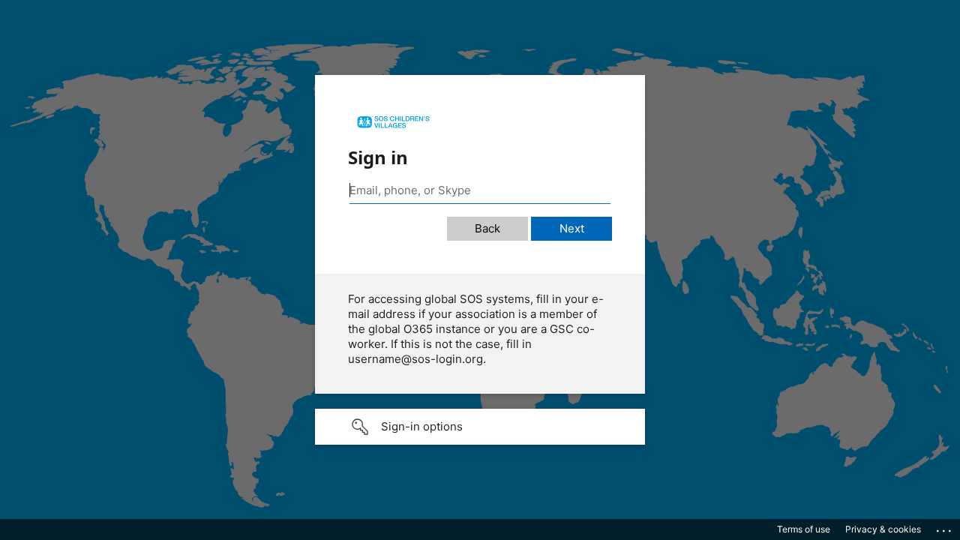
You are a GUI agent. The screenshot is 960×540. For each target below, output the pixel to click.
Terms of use (803, 529)
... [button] (945, 527)
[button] (480, 427)
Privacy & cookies (883, 529)
